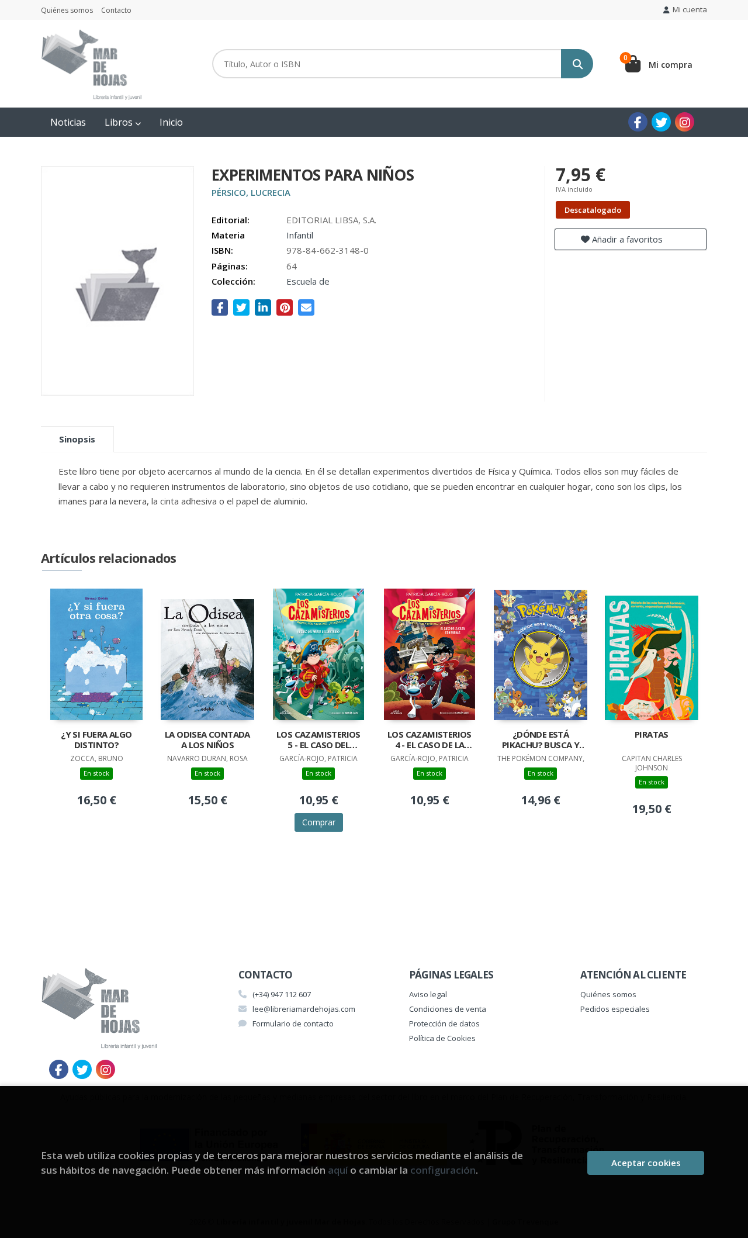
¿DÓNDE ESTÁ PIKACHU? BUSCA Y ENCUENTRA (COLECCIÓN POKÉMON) (540, 740)
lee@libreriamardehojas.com (303, 1009)
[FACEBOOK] (637, 122)
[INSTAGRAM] (684, 122)
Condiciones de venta (447, 1009)
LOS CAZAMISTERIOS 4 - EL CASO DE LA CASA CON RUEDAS (429, 740)
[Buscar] (577, 63)
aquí (338, 1170)
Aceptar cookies (646, 1162)
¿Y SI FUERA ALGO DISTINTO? (96, 740)
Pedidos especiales (615, 1009)
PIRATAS (652, 734)
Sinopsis (77, 439)
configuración (443, 1170)
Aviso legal (428, 994)
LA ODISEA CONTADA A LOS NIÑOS (207, 740)
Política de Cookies (442, 1038)
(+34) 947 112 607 (281, 994)
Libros (120, 122)
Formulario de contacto (293, 1023)
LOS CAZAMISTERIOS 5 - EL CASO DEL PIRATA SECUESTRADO (318, 740)
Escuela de (308, 281)
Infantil (299, 235)
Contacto (116, 10)
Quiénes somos (67, 10)
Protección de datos (444, 1023)
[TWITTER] (661, 122)
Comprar (318, 822)
